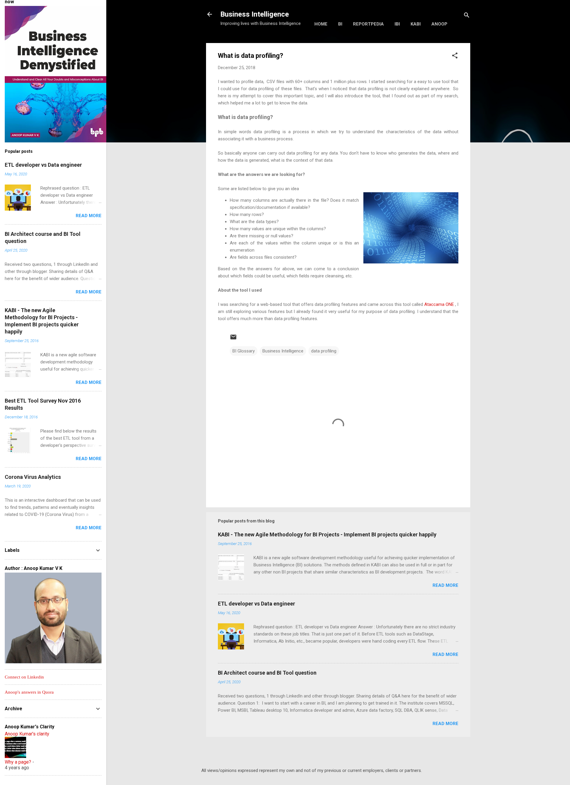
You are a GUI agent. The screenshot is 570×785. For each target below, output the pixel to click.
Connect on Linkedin (24, 677)
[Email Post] (233, 339)
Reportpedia (368, 24)
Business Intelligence (254, 14)
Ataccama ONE (439, 304)
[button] (454, 56)
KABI (416, 24)
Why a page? (18, 762)
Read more (445, 585)
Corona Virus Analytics (33, 477)
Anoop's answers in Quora (29, 692)
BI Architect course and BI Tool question (267, 673)
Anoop (439, 24)
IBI (397, 24)
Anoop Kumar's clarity (27, 734)
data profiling (323, 351)
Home (320, 24)
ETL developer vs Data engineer (256, 603)
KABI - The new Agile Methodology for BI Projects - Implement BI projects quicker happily (327, 534)
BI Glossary (243, 351)
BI (340, 24)
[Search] (466, 16)
